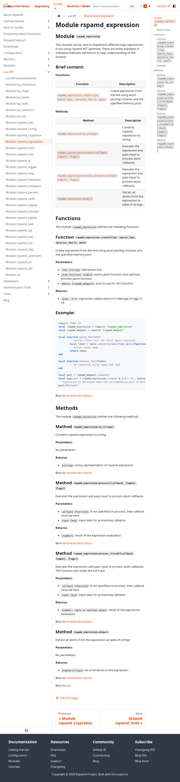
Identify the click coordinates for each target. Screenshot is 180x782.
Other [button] (7, 294)
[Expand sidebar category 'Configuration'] (49, 53)
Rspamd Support (15, 40)
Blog (6, 300)
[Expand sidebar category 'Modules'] (49, 65)
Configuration (13, 53)
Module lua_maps (17, 91)
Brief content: (164, 29)
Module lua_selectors (20, 110)
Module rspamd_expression (24, 142)
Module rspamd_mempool (23, 180)
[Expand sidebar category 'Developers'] (49, 281)
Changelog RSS (145, 750)
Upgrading (41, 6)
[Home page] (59, 15)
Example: (161, 65)
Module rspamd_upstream (23, 256)
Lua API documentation (21, 78)
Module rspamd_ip (18, 161)
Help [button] (82, 6)
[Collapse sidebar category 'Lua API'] (49, 72)
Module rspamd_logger (21, 167)
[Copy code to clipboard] (141, 323)
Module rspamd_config (21, 129)
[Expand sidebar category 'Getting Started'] (49, 21)
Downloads (11, 46)
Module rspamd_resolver (22, 211)
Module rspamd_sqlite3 (21, 218)
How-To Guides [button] (14, 27)
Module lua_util (16, 116)
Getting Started (14, 21)
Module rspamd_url (19, 262)
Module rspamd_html (20, 148)
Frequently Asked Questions (22, 34)
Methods (158, 70)
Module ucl (13, 275)
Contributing (101, 755)
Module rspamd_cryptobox (24, 135)
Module (165, 21)
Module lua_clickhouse (21, 84)
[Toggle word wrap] (135, 323)
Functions (159, 34)
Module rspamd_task (20, 224)
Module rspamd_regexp (21, 205)
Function (165, 50)
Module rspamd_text (19, 237)
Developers (11, 281)
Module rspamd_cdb (19, 123)
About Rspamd (13, 15)
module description (79, 396)
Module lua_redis (17, 103)
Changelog (58, 767)
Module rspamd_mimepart (23, 186)
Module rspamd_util (19, 268)
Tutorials (14, 767)
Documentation (19, 6)
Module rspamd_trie (19, 243)
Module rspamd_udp (19, 249)
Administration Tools (17, 287)
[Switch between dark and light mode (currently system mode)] (174, 6)
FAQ (53, 755)
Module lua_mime (17, 97)
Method (165, 80)
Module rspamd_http (20, 154)
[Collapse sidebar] (26, 730)
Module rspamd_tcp (19, 230)
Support (56, 761)
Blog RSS (141, 755)
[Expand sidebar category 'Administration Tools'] (49, 287)
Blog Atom (142, 761)
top (68, 685)
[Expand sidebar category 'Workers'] (49, 59)
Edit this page (69, 698)
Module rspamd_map (20, 173)
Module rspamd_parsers (22, 192)
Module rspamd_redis (20, 199)
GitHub (161, 6)
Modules (73, 6)
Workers (9, 59)
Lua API (8, 72)
